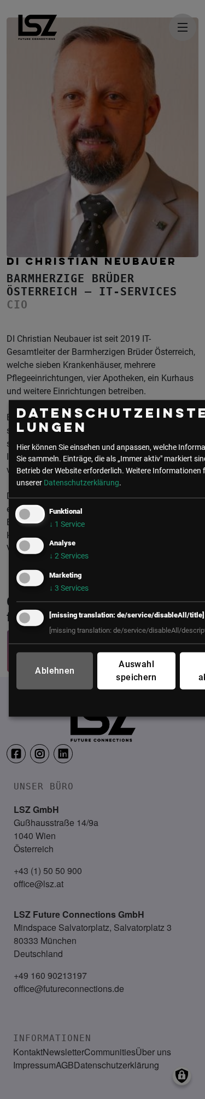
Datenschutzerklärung (81, 482)
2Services (69, 556)
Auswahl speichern (136, 670)
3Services (69, 587)
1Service (67, 524)
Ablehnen (54, 670)
